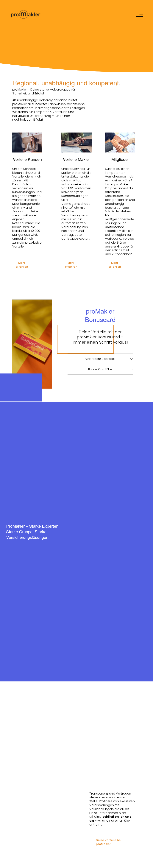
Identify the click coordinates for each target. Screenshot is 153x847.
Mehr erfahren (22, 265)
